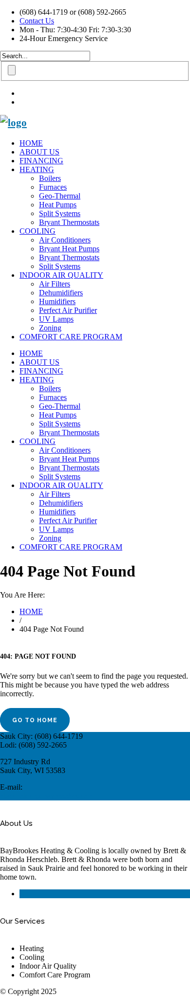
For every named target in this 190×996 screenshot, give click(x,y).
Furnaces (53, 187)
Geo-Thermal (59, 196)
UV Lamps (56, 319)
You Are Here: (22, 595)
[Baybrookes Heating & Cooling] (13, 123)
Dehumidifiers (61, 292)
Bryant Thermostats (69, 222)
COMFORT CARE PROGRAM (70, 336)
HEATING (36, 169)
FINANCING (41, 160)
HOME (31, 143)
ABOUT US (39, 152)
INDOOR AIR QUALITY (61, 275)
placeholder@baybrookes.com (47, 796)
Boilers (50, 178)
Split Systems (59, 213)
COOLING (37, 231)
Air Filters (54, 284)
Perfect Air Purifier (68, 310)
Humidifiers (57, 301)
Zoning (50, 328)
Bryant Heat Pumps (69, 248)
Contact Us (36, 21)
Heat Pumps (57, 204)
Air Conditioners (65, 240)
